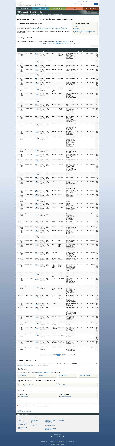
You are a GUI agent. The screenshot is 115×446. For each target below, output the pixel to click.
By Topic (19, 418)
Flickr (63, 436)
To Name (54, 51)
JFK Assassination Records (34, 14)
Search (96, 3)
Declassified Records (49, 424)
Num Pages (78, 50)
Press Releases (63, 385)
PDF (36, 54)
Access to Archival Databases (23, 426)
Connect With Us (58, 434)
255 (56, 43)
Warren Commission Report (80, 29)
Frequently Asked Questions (26, 385)
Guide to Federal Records (49, 422)
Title (67, 51)
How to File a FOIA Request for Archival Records (50, 429)
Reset (97, 46)
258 (63, 43)
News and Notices (62, 418)
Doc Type (42, 51)
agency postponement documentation (43, 372)
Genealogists (33, 418)
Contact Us (96, 1)
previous (44, 43)
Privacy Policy (52, 441)
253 (51, 43)
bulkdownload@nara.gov (25, 365)
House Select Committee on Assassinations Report (84, 31)
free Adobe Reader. (30, 405)
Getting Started (48, 418)
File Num (48, 51)
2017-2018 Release (85, 375)
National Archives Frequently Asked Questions (50, 421)
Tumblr (57, 436)
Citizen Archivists (82, 1)
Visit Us (74, 8)
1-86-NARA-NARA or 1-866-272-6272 (57, 444)
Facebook (51, 436)
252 (49, 43)
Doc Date (37, 51)
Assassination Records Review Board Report (83, 32)
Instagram (55, 436)
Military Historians (34, 420)
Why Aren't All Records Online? (50, 427)
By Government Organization (23, 421)
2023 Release (42, 375)
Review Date (92, 50)
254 (54, 43)
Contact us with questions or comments (23, 411)
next (71, 43)
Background (76, 28)
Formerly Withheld (32, 50)
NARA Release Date (26, 50)
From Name (60, 51)
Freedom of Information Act (61, 441)
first (41, 43)
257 (60, 43)
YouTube (59, 436)
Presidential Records (21, 424)
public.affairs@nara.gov (67, 396)
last (74, 43)
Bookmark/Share (89, 1)
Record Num (22, 50)
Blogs (61, 436)
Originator (83, 51)
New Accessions (62, 420)
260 (67, 43)
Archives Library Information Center (23, 428)
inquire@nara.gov (24, 396)
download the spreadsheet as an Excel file (58, 41)
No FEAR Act (68, 441)
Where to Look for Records (50, 425)
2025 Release (22, 375)
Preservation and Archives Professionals (36, 422)
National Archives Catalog (22, 423)
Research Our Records (24, 8)
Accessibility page (45, 405)
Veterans (32, 425)
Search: (76, 46)
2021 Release (63, 375)
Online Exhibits (20, 429)
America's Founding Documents (91, 8)
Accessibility (47, 441)
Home (18, 14)
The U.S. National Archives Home (33, 3)
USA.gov (72, 441)
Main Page (76, 26)
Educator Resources (57, 8)
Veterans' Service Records (40, 8)
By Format (19, 420)
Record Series (87, 50)
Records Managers (34, 424)
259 (65, 43)
